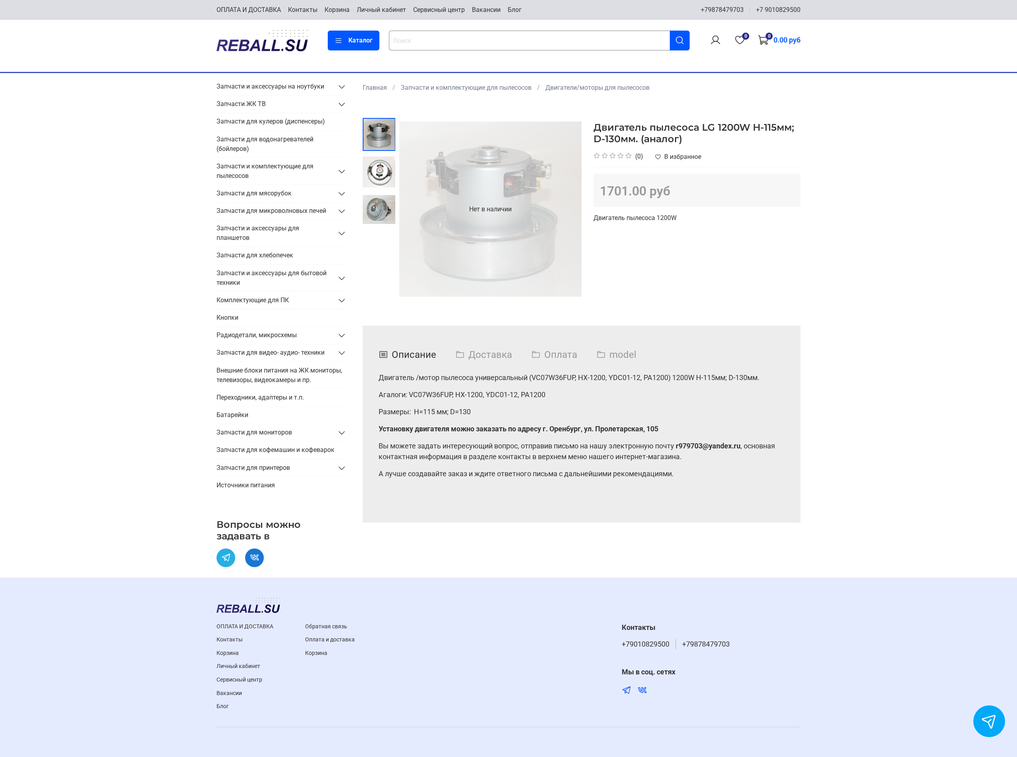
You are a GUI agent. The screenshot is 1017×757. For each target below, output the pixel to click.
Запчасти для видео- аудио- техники (271, 352)
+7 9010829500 (778, 10)
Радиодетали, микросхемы (257, 335)
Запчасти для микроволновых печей (271, 210)
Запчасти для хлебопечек (255, 255)
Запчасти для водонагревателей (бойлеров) (265, 144)
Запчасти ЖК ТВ (241, 104)
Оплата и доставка (330, 639)
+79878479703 (722, 10)
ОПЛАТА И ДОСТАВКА (249, 10)
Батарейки (232, 415)
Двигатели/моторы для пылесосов (597, 87)
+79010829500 (645, 644)
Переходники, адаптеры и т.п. (260, 397)
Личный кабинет (381, 10)
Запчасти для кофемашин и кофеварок (275, 450)
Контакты (302, 10)
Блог (515, 10)
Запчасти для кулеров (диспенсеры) (271, 121)
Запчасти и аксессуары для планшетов (258, 232)
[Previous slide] (415, 209)
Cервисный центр (439, 10)
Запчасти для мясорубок (254, 193)
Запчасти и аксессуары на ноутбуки (270, 86)
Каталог (360, 40)
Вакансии (486, 10)
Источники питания (246, 485)
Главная (375, 87)
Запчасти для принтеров (253, 467)
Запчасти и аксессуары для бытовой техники (272, 277)
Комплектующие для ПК (253, 300)
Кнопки (227, 317)
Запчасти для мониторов (254, 432)
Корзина (337, 10)
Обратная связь (326, 626)
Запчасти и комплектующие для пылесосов (466, 87)
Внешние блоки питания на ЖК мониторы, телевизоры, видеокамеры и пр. (279, 375)
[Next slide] (565, 209)
